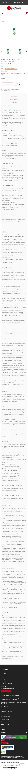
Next (26, 51)
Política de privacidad (5, 716)
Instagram (3, 726)
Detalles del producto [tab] (14, 99)
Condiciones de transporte (6, 711)
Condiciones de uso (5, 714)
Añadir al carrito (7, 84)
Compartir (6, 63)
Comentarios (14, 102)
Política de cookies (5, 719)
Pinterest (10, 63)
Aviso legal (3, 708)
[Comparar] (19, 84)
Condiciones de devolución (6, 721)
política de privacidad (11, 767)
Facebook (3, 729)
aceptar (22, 764)
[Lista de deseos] (16, 84)
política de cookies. (12, 768)
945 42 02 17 (3, 685)
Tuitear (8, 63)
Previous (1, 51)
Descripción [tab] (14, 96)
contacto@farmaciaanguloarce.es (7, 688)
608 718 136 (3, 686)
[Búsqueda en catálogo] (22, 13)
